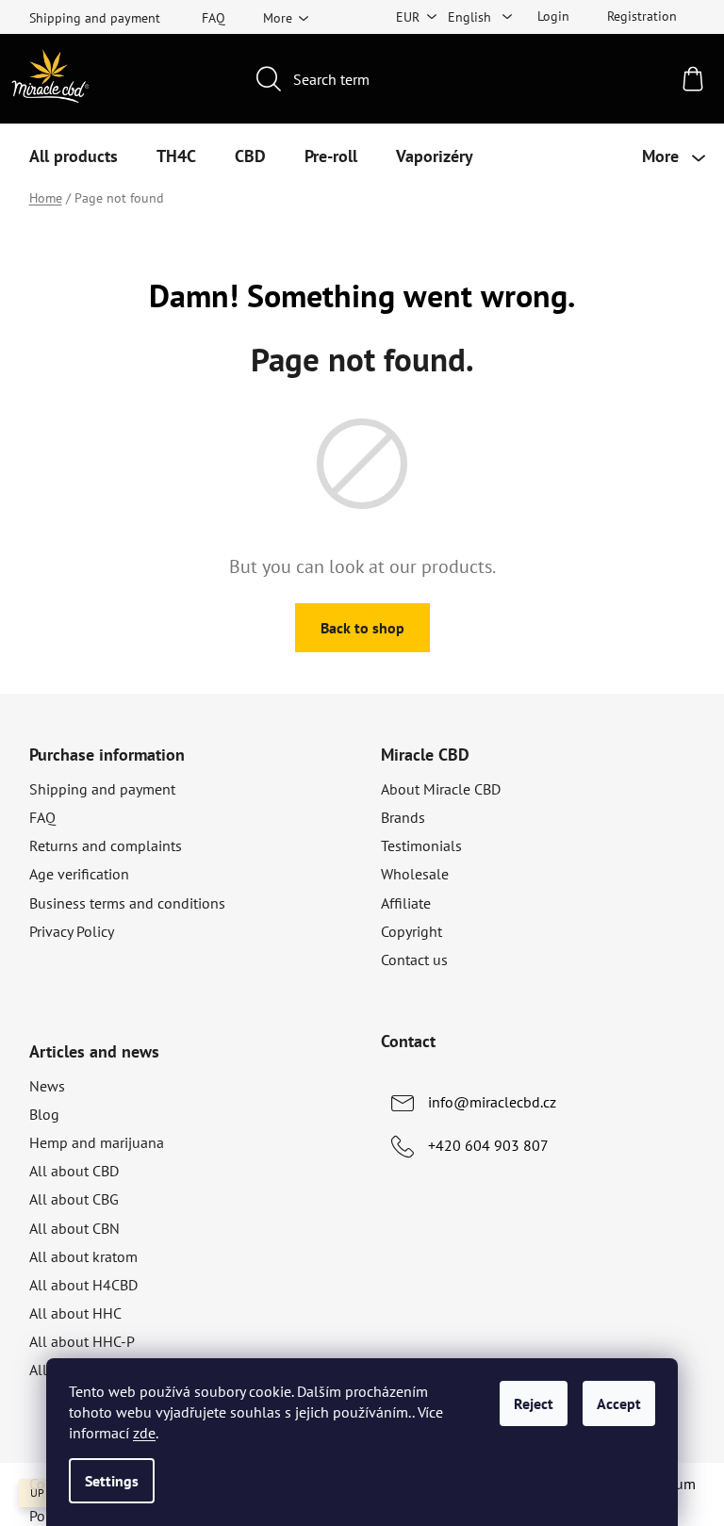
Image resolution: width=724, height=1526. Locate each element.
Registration (642, 16)
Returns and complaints (105, 845)
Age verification (79, 873)
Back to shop (362, 627)
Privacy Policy (71, 931)
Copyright (411, 931)
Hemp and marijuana (96, 1142)
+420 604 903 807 (488, 1145)
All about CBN (74, 1228)
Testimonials (421, 845)
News (47, 1085)
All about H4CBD (83, 1284)
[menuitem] (73, 156)
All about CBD (74, 1170)
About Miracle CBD (441, 788)
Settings (112, 1480)
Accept (619, 1403)
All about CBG (74, 1199)
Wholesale (415, 873)
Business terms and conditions (127, 903)
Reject (533, 1403)
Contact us (414, 959)
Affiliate (406, 903)
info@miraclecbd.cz (492, 1101)
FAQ (213, 17)
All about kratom (83, 1256)
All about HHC (75, 1313)
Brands (403, 817)
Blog (44, 1114)
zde (144, 1432)
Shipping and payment (94, 17)
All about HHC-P (82, 1341)
